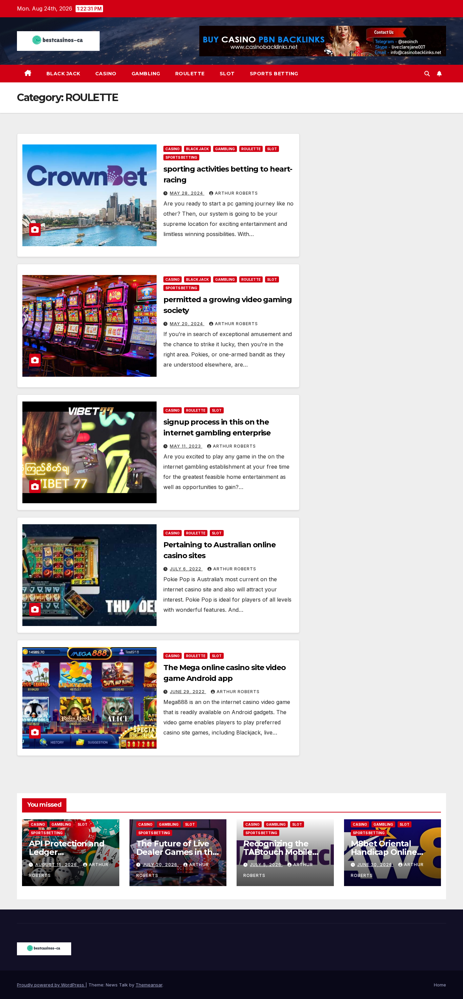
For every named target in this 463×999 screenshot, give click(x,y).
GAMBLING (146, 74)
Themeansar (149, 984)
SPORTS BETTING (274, 74)
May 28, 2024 (187, 193)
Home (440, 984)
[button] (427, 73)
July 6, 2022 (186, 568)
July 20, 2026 (161, 864)
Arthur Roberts (236, 193)
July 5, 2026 (266, 864)
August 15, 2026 (56, 864)
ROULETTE (190, 74)
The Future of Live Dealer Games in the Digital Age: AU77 (177, 852)
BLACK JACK (63, 74)
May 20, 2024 (187, 323)
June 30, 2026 (375, 864)
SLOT (227, 74)
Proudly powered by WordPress (51, 984)
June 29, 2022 (188, 691)
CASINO (106, 74)
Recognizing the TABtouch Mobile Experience (277, 852)
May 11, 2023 (186, 446)
